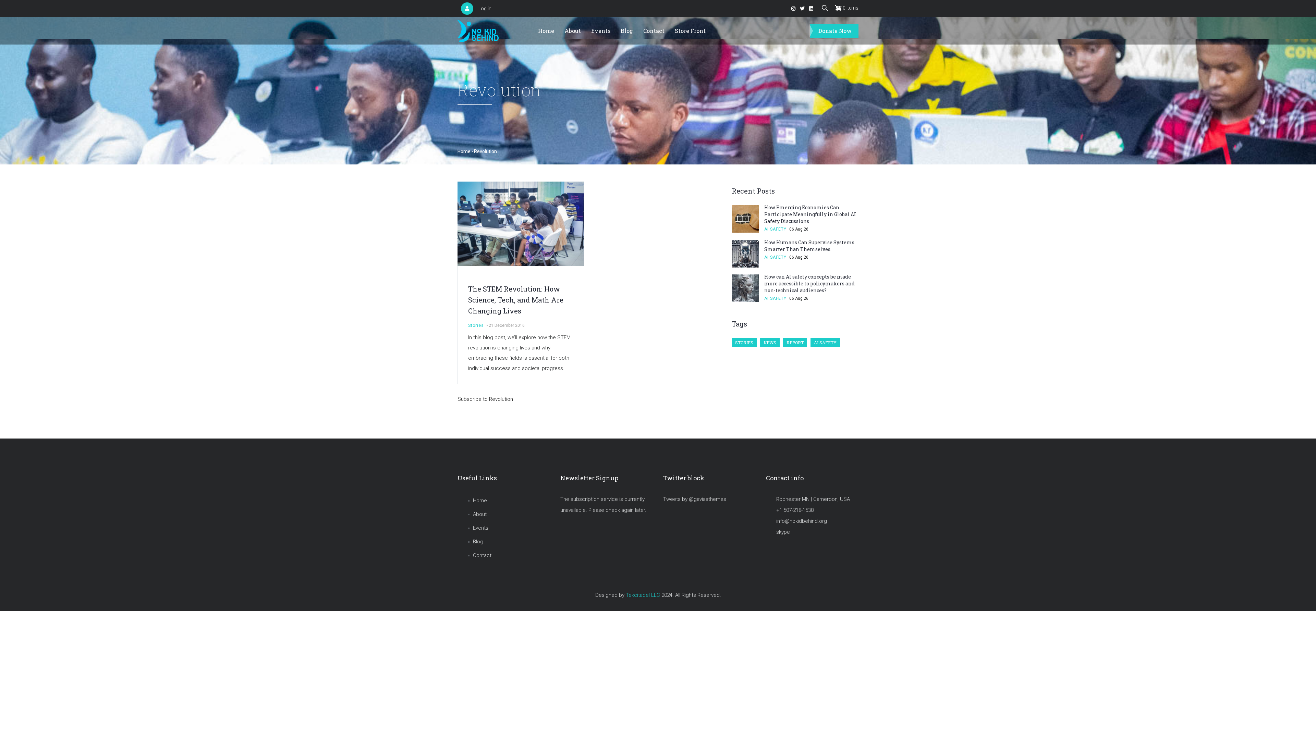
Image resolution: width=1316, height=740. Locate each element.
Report (795, 342)
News (770, 342)
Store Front (690, 30)
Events (600, 30)
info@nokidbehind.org (801, 521)
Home (546, 30)
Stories (476, 325)
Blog (627, 30)
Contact (654, 30)
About (572, 30)
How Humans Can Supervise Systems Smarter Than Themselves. (809, 245)
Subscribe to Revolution (485, 399)
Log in (484, 8)
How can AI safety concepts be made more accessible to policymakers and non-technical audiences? (809, 283)
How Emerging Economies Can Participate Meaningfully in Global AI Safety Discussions (810, 214)
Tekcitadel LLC (643, 595)
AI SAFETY (775, 229)
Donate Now (835, 30)
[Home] (478, 31)
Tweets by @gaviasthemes (694, 499)
